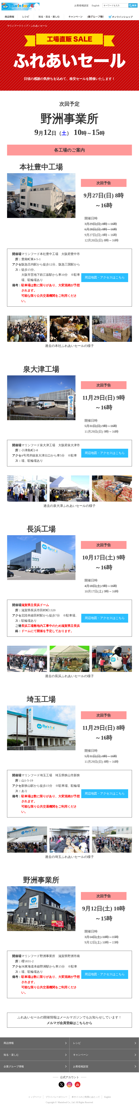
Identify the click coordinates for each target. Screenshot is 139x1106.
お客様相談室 (81, 5)
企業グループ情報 (95, 17)
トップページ (34, 1097)
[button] (34, 1043)
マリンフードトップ (17, 25)
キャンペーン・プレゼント (75, 17)
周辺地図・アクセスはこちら (105, 277)
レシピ (26, 17)
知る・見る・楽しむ (49, 17)
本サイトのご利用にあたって (86, 1097)
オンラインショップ (121, 17)
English (95, 5)
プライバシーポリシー (56, 1097)
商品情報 (9, 17)
